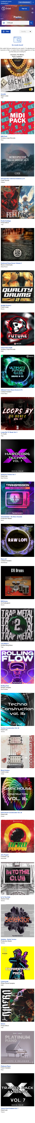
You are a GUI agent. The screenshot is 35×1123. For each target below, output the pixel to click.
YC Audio (4, 434)
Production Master (6, 518)
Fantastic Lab (5, 856)
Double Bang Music (7, 645)
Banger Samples (6, 687)
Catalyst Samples (6, 391)
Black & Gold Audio (7, 265)
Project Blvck (5, 222)
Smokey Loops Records (8, 138)
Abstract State (5, 899)
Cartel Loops (5, 307)
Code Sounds (5, 180)
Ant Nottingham (5, 603)
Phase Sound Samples (8, 983)
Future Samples (5, 1068)
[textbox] (26, 31)
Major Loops (4, 96)
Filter (7, 31)
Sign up (24, 8)
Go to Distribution (25, 2)
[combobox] (26, 31)
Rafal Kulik (4, 476)
